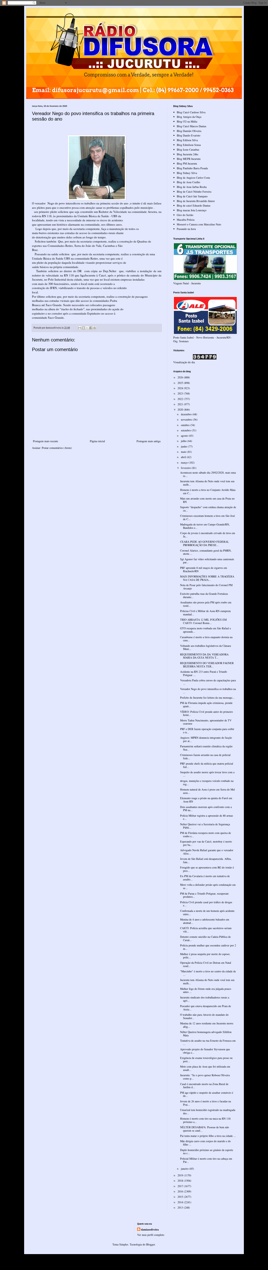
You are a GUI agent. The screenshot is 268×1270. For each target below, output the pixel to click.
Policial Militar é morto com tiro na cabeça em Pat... (206, 1160)
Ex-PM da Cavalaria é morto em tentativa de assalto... (205, 877)
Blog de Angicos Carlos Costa (193, 177)
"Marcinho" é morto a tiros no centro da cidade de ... (208, 972)
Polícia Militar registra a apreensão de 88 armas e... (206, 817)
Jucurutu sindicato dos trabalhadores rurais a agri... (204, 999)
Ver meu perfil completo (150, 1235)
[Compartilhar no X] (87, 328)
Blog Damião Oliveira (189, 131)
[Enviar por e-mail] (80, 328)
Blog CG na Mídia (187, 121)
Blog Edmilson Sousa (189, 145)
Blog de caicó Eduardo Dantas (193, 205)
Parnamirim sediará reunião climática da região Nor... (206, 747)
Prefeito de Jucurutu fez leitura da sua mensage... (207, 697)
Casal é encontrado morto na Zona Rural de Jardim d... (204, 1085)
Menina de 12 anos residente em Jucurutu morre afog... (206, 1024)
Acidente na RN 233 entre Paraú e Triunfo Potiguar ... (203, 673)
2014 (181, 1202)
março (185, 462)
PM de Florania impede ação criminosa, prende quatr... (206, 704)
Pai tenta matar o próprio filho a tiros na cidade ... (208, 1136)
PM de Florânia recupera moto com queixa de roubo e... (205, 834)
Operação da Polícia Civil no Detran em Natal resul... (205, 964)
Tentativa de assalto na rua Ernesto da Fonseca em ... (208, 1042)
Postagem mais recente (45, 441)
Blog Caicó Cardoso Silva (191, 112)
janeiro (185, 1168)
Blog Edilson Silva (187, 140)
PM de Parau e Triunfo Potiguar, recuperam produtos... (204, 895)
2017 (181, 1186)
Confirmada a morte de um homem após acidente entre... (207, 912)
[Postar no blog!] (83, 328)
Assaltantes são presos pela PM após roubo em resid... (205, 604)
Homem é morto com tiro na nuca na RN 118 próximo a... (205, 1120)
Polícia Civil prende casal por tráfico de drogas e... (206, 903)
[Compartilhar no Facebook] (91, 328)
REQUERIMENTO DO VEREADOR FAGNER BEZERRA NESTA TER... (207, 664)
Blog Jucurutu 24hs (187, 154)
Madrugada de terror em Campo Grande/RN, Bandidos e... (205, 526)
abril (184, 457)
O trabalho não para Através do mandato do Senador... (204, 1016)
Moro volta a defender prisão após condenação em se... (208, 886)
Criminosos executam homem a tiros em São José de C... (207, 517)
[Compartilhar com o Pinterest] (95, 328)
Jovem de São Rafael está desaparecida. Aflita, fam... (206, 860)
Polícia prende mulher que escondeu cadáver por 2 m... (208, 947)
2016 (181, 1191)
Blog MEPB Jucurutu (189, 159)
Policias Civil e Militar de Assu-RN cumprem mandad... (205, 612)
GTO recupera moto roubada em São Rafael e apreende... (205, 629)
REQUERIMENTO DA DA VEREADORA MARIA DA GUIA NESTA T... (204, 656)
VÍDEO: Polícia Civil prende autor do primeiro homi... (206, 713)
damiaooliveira (150, 1230)
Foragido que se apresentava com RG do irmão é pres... (207, 869)
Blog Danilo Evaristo (188, 135)
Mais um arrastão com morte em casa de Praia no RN (207, 500)
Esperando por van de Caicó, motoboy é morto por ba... (206, 843)
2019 (181, 1175)
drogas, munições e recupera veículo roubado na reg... (206, 782)
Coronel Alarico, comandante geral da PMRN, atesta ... (206, 552)
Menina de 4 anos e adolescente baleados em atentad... (204, 921)
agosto (185, 435)
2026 (181, 377)
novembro (187, 419)
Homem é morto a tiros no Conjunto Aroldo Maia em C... (207, 491)
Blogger (150, 1244)
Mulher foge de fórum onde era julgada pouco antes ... (205, 990)
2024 (181, 388)
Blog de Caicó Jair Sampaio (192, 196)
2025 (181, 383)
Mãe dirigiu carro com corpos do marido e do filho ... (205, 1142)
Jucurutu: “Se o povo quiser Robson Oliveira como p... (205, 1076)
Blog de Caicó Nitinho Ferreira (194, 191)
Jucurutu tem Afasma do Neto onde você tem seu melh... (207, 482)
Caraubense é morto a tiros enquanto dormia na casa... (206, 638)
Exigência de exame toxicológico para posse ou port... (206, 1059)
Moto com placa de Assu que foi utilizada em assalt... (205, 1068)
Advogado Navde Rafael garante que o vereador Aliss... (206, 851)
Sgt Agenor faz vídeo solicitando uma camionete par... (207, 560)
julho (184, 441)
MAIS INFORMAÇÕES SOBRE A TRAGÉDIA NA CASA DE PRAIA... (207, 578)
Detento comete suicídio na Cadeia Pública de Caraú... (205, 938)
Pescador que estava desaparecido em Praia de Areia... (205, 1007)
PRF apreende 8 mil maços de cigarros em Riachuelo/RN (203, 569)
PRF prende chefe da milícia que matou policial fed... (206, 765)
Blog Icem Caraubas (188, 149)
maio (184, 452)
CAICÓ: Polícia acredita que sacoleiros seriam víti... (206, 929)
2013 (181, 1207)
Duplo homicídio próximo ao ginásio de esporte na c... (206, 1151)
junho (184, 446)
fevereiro (186, 468)
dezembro (186, 414)
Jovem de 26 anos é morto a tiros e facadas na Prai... (205, 1102)
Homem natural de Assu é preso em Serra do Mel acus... (207, 791)
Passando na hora (186, 229)
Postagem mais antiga (148, 441)
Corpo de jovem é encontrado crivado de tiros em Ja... (207, 534)
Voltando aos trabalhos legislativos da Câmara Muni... (205, 647)
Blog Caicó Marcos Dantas (191, 126)
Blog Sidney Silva (187, 173)
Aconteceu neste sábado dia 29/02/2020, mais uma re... (208, 474)
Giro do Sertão (185, 215)
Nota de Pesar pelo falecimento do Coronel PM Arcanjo (206, 586)
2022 (181, 399)
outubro (185, 425)
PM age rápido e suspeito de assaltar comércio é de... (206, 1094)
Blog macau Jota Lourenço (191, 210)
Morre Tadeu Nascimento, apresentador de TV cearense (206, 722)
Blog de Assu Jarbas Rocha (192, 187)
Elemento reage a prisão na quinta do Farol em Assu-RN (206, 799)
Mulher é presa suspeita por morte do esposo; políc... (205, 955)
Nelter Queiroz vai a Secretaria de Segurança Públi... (205, 825)
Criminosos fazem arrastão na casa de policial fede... (205, 756)
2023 (181, 393)
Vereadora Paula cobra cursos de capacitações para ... (208, 681)
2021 (181, 404)
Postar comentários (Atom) (57, 448)
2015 (181, 1197)
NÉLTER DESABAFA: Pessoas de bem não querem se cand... (204, 1128)
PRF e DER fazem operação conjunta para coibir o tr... (207, 730)
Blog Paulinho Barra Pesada (192, 168)
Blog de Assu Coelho (188, 182)
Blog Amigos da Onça (189, 117)
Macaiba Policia (185, 219)
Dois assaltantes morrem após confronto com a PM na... (206, 808)
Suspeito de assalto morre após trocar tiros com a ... (207, 773)
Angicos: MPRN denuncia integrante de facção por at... (206, 739)
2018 (181, 1180)
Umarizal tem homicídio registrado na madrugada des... (207, 1111)
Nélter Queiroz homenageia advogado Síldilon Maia (206, 1033)
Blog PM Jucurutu (187, 163)
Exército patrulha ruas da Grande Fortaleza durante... (204, 595)
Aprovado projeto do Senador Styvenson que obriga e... (205, 1050)
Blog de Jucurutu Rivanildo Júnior (196, 201)
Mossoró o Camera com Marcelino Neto (199, 224)
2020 (181, 409)
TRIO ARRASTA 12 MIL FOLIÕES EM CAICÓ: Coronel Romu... (203, 621)
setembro (186, 430)
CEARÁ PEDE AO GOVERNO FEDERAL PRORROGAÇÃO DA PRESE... (204, 543)
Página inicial (97, 441)
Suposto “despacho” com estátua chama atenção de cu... (208, 508)
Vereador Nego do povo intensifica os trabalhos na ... (208, 690)
